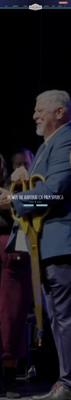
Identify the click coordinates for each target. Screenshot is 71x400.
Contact (60, 6)
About (53, 6)
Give (6, 6)
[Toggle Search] (65, 6)
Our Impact (46, 6)
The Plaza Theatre (35, 7)
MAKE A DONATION (28, 205)
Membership (15, 6)
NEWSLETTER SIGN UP (42, 205)
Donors (25, 6)
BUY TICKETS (63, 2)
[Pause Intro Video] (69, 398)
